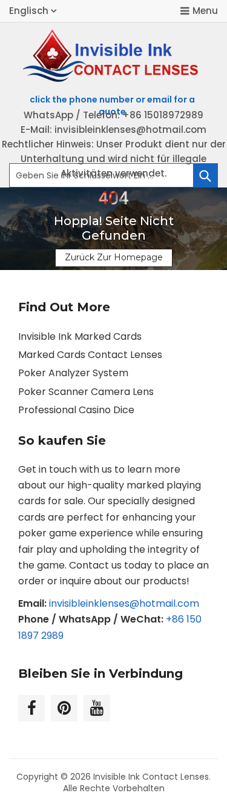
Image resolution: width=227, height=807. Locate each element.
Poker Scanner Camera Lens (86, 392)
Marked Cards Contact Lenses (90, 355)
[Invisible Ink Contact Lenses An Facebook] (31, 708)
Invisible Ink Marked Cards (80, 336)
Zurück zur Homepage (114, 257)
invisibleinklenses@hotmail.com (124, 603)
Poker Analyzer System (73, 373)
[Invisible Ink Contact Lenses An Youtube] (97, 708)
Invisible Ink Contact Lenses (151, 777)
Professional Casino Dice (76, 410)
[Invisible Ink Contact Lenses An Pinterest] (64, 708)
